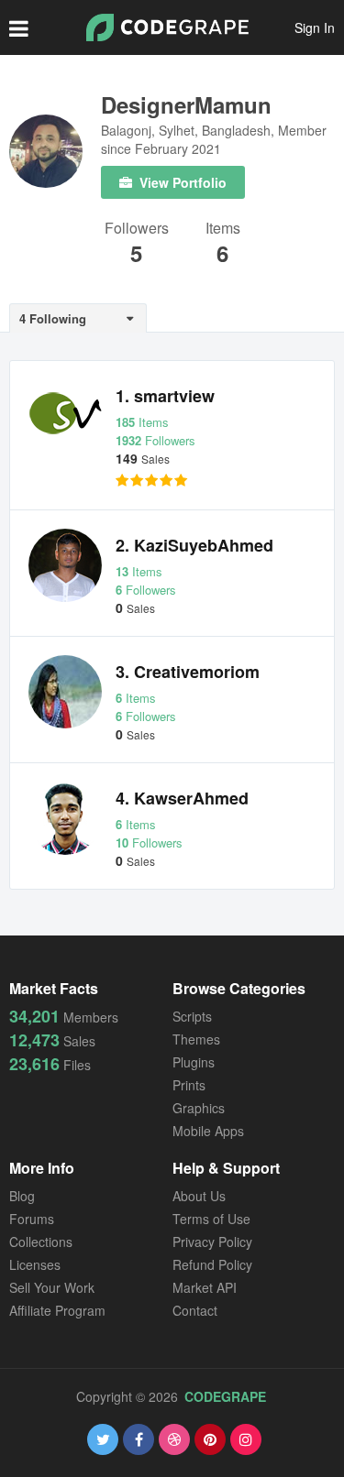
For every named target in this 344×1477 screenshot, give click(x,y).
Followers (137, 229)
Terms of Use (211, 1218)
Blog (22, 1196)
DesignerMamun (186, 104)
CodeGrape (225, 1396)
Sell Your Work (51, 1287)
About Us (199, 1196)
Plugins (193, 1062)
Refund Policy (212, 1264)
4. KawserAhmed (182, 798)
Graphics (198, 1108)
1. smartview (165, 396)
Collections (40, 1241)
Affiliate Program (57, 1310)
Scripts (192, 1016)
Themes (196, 1039)
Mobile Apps (208, 1130)
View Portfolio (181, 182)
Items (222, 229)
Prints (188, 1085)
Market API (204, 1287)
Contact (194, 1310)
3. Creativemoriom (188, 672)
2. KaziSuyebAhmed (194, 545)
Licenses (35, 1264)
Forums (31, 1218)
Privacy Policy (212, 1241)
